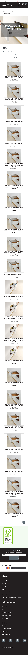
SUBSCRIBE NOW (13, 558)
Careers (4, 589)
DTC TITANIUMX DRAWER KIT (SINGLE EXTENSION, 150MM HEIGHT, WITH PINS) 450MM (14, 253)
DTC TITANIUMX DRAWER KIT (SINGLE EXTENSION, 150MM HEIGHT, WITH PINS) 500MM (14, 275)
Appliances (5, 631)
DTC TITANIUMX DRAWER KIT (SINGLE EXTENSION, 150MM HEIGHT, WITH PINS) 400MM (14, 231)
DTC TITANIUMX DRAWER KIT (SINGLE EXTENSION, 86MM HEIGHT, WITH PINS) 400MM (14, 450)
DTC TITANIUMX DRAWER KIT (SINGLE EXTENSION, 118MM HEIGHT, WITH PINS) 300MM (13, 78)
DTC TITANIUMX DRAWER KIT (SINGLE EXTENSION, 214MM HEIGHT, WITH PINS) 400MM (14, 318)
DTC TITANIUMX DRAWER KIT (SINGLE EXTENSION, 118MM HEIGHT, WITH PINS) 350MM (13, 100)
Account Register (7, 615)
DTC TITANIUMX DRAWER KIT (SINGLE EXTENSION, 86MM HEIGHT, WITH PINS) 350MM (14, 428)
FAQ (3, 609)
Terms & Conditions (7, 592)
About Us (4, 581)
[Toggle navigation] (7, 5)
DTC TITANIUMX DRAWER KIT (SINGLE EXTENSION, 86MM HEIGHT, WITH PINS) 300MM (14, 406)
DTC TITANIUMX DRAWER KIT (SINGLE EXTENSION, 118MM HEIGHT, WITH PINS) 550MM (13, 187)
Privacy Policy (6, 594)
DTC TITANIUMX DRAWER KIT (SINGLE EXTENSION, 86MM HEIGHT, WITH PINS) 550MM (14, 515)
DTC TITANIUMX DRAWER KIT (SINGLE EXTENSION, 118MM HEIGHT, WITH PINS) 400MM (13, 122)
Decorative (5, 626)
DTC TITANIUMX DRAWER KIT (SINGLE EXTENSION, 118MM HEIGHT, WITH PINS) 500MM (13, 165)
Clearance (21, 1)
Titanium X (14, 11)
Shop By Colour (11, 1)
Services (4, 583)
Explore (4, 586)
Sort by (15, 55)
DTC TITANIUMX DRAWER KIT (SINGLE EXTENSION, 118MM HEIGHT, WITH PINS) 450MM (13, 143)
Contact (4, 607)
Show (5, 55)
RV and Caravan (6, 628)
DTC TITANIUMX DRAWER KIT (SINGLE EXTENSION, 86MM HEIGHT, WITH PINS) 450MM (14, 471)
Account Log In (6, 612)
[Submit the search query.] (10, 5)
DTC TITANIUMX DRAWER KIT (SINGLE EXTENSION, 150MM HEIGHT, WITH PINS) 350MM (14, 209)
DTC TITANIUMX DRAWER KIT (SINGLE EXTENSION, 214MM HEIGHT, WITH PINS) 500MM (14, 362)
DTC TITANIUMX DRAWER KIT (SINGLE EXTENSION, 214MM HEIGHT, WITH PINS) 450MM (14, 340)
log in (19, 5)
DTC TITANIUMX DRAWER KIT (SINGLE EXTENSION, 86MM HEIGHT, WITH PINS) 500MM (14, 493)
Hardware (4, 623)
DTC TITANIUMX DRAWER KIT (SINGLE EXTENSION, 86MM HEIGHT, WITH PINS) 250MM (14, 384)
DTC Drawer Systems (6, 11)
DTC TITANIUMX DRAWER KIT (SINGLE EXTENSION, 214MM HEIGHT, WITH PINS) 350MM (14, 297)
